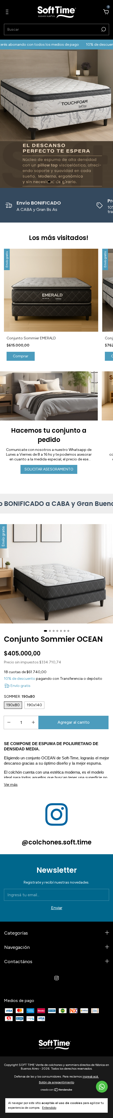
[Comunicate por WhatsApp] (102, 1087)
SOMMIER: (19, 696)
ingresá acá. (91, 1076)
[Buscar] (103, 29)
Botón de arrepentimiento (56, 1082)
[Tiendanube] (56, 1090)
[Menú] (8, 12)
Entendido (49, 1108)
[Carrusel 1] (56, 118)
